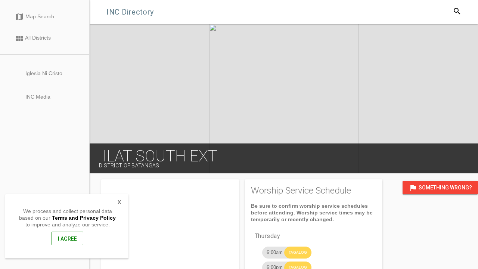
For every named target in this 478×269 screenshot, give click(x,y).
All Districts (33, 38)
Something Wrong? (440, 187)
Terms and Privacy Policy (84, 218)
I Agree (67, 239)
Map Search (34, 16)
